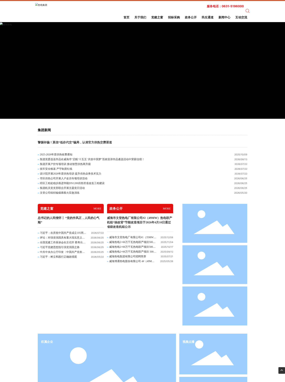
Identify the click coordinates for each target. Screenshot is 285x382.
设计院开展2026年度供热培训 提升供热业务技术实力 (70, 173)
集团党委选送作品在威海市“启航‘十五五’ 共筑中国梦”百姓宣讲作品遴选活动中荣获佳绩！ (92, 159)
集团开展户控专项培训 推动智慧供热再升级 (65, 164)
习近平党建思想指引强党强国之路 (59, 247)
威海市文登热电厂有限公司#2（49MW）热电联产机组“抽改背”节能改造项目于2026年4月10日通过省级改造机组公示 (139, 222)
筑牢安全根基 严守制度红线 (56, 168)
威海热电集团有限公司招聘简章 (127, 256)
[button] (137, 115)
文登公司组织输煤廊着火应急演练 (59, 192)
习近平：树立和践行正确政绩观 (58, 256)
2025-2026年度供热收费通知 (56, 154)
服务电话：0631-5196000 (225, 6)
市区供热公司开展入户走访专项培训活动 (63, 178)
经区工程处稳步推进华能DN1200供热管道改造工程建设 (72, 183)
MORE (97, 208)
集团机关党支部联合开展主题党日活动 (62, 188)
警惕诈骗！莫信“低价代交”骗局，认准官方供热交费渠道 (75, 142)
